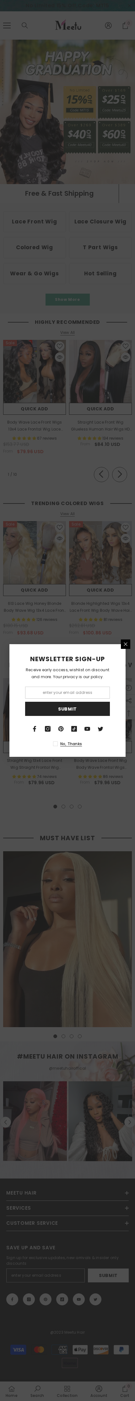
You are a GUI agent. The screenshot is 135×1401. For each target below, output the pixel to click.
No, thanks (71, 743)
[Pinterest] (61, 728)
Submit (67, 709)
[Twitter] (100, 728)
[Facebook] (34, 728)
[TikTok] (74, 728)
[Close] (125, 644)
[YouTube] (87, 728)
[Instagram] (47, 728)
